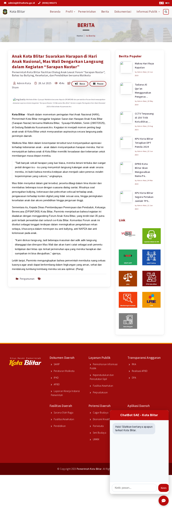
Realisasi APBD (139, 371)
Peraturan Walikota (64, 371)
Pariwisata (98, 426)
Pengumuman (27, 278)
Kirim (163, 488)
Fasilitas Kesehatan (102, 385)
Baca (82, 83)
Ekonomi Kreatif (101, 419)
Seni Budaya (99, 432)
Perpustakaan (100, 392)
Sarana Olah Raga (63, 412)
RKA (133, 364)
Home (80, 35)
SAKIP (56, 364)
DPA (133, 377)
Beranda (55, 11)
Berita (105, 11)
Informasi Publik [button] (147, 11)
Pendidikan (59, 426)
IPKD (56, 377)
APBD (56, 384)
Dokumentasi (122, 11)
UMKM (95, 439)
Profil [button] (69, 11)
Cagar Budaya (100, 412)
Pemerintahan (87, 11)
